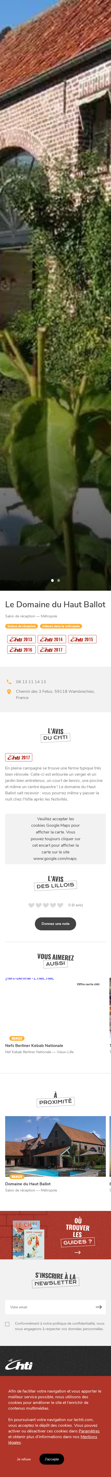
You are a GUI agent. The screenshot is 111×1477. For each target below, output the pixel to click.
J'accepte (52, 1459)
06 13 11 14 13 (31, 682)
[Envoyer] (99, 1307)
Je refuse (24, 1459)
